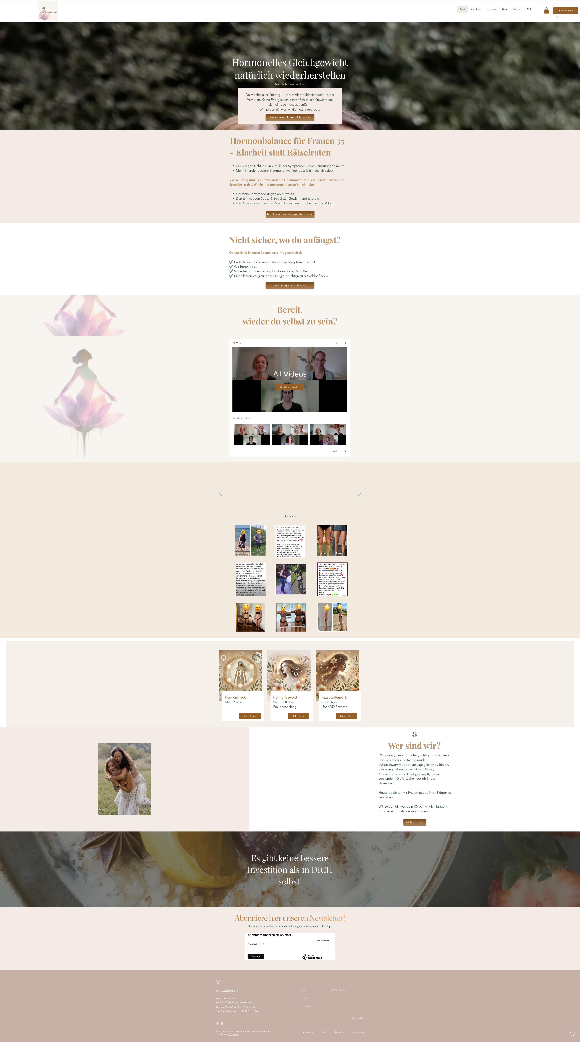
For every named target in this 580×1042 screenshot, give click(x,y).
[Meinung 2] (287, 516)
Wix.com (233, 1034)
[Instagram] (222, 1023)
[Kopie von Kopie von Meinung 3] (295, 516)
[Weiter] (359, 493)
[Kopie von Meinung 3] (292, 516)
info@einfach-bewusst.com (238, 1002)
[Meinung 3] (289, 516)
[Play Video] (252, 435)
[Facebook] (217, 1023)
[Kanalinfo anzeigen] (344, 343)
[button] (546, 10)
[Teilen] (337, 343)
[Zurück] (220, 493)
